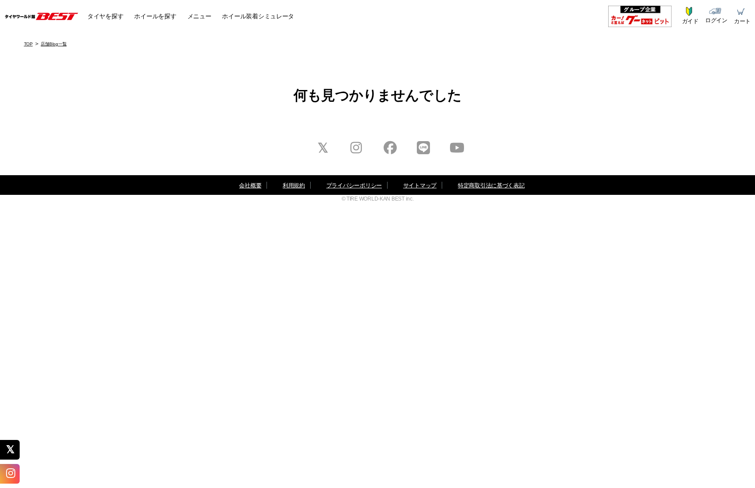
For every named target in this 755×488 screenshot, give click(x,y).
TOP (28, 44)
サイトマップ (419, 185)
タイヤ (105, 16)
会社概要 (250, 185)
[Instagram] (13, 473)
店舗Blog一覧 (53, 44)
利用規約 (294, 185)
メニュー (199, 16)
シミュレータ (258, 16)
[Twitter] (13, 449)
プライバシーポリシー (354, 185)
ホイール (155, 16)
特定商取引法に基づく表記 (491, 185)
